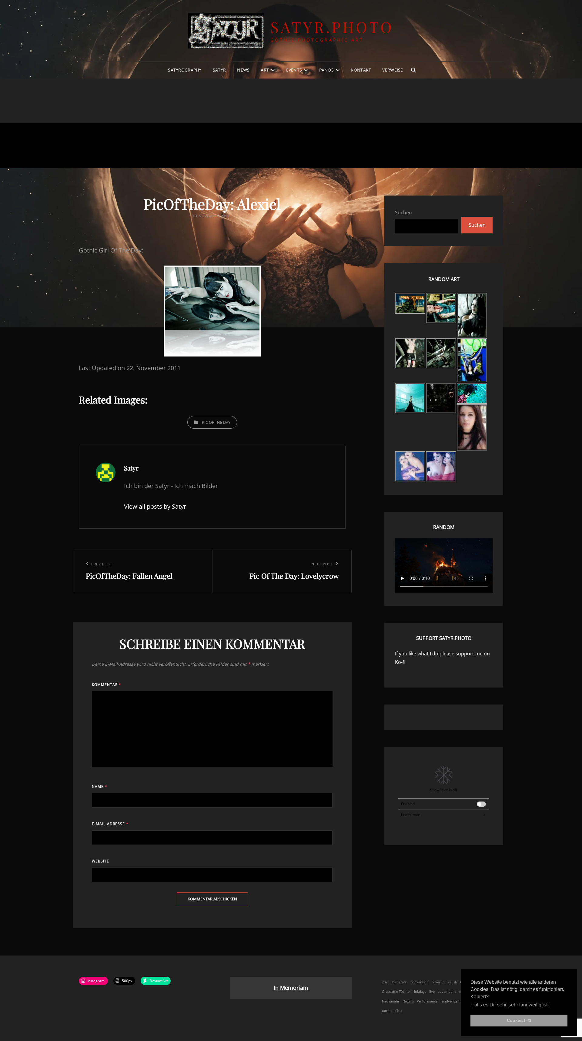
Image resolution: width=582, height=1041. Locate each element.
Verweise (392, 70)
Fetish (452, 982)
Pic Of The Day (216, 422)
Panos (326, 70)
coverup (438, 982)
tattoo (387, 1011)
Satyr (219, 70)
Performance (427, 1001)
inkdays (420, 991)
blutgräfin (400, 982)
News (243, 70)
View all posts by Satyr (155, 506)
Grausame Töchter (396, 991)
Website (100, 861)
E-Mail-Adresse (110, 823)
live (432, 991)
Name (99, 786)
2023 (385, 982)
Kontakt (361, 70)
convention (420, 982)
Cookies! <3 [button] (519, 1020)
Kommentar (106, 684)
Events (294, 70)
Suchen (403, 212)
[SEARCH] (413, 70)
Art (265, 70)
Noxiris (408, 1001)
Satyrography (184, 70)
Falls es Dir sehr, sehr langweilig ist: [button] (510, 1004)
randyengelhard (453, 1001)
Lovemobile (447, 991)
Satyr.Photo (332, 27)
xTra (398, 1011)
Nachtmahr (391, 1001)
